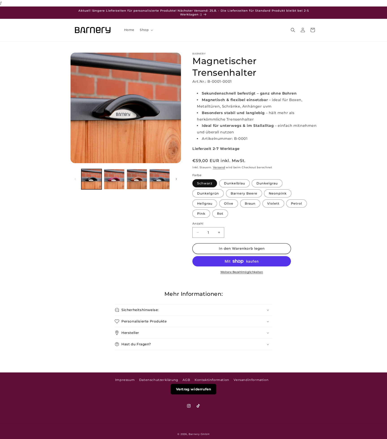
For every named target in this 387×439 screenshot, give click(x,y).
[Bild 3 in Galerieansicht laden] (137, 179)
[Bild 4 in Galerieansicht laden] (159, 179)
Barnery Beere (244, 193)
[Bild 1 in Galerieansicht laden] (91, 179)
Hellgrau (204, 203)
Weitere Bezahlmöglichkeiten (241, 272)
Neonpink (278, 193)
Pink (201, 214)
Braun (250, 203)
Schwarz (204, 183)
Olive (228, 203)
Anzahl (197, 223)
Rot (220, 214)
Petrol (296, 203)
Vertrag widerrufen (193, 389)
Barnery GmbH (199, 434)
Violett (273, 203)
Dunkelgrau (267, 183)
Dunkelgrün (208, 193)
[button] (146, 30)
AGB (186, 380)
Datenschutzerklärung (158, 380)
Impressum (125, 380)
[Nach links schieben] (75, 179)
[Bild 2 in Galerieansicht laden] (114, 179)
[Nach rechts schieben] (176, 179)
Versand (219, 167)
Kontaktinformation (212, 380)
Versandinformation (251, 380)
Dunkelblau (234, 183)
